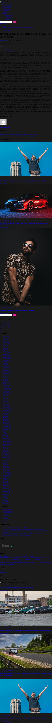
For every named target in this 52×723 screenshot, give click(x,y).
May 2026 (5, 341)
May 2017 (5, 465)
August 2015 (6, 496)
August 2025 (6, 345)
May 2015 (5, 500)
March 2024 (6, 366)
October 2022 (6, 391)
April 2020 (5, 419)
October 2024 (6, 358)
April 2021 (5, 401)
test (45, 562)
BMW (29, 557)
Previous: (18, 134)
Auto (15, 557)
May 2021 (5, 400)
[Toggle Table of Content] (1, 46)
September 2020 (7, 412)
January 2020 (6, 423)
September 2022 (7, 392)
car (32, 556)
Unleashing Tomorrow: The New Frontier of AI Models (17, 310)
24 (0, 327)
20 (5, 325)
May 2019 (5, 435)
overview (32, 559)
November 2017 (7, 456)
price (47, 559)
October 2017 (6, 457)
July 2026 (5, 338)
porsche (42, 559)
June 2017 (5, 463)
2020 (2, 557)
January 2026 (6, 344)
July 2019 (5, 432)
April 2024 (5, 364)
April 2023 (5, 382)
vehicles (6, 564)
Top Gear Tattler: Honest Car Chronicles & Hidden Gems (17, 535)
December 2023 (7, 370)
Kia (21, 559)
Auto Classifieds (7, 7)
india (11, 559)
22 (8, 325)
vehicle (2, 564)
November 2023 (7, 372)
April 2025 (5, 351)
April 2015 (5, 501)
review (20, 562)
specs (33, 562)
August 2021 (6, 395)
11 (2, 323)
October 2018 (6, 442)
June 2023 (5, 379)
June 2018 (5, 448)
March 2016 (6, 485)
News (27, 559)
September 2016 (7, 476)
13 (5, 323)
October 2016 (6, 475)
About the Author (8, 49)
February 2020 (6, 422)
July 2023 (5, 378)
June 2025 (5, 348)
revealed (16, 562)
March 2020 (6, 420)
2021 (6, 557)
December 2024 (7, 355)
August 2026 (6, 336)
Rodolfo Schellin (4, 40)
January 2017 (6, 471)
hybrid (4, 559)
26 (3, 327)
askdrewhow (3, 572)
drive (37, 557)
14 (6, 323)
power (45, 559)
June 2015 (5, 499)
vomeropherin (3, 571)
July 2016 (5, 479)
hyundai (8, 559)
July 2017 (5, 462)
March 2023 (6, 383)
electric (41, 557)
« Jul (1, 330)
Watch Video (3, 23)
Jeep (20, 559)
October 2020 (6, 410)
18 (2, 325)
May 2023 (5, 381)
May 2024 (5, 363)
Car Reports (6, 10)
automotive (22, 557)
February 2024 (6, 367)
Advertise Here (9, 15)
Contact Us (8, 16)
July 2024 (5, 361)
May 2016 (5, 482)
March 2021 (6, 403)
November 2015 (7, 491)
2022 (9, 557)
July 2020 (5, 414)
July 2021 (5, 397)
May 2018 (5, 450)
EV (43, 557)
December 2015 (7, 490)
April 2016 (5, 484)
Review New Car (7, 9)
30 (9, 327)
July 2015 (5, 497)
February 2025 (6, 353)
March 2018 (6, 451)
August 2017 (6, 460)
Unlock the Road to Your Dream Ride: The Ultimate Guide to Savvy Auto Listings (23, 529)
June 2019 (5, 434)
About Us (5, 13)
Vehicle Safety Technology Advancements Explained (16, 528)
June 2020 (5, 416)
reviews (26, 562)
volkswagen (11, 564)
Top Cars (5, 12)
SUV (36, 562)
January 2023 (6, 386)
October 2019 (6, 428)
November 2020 (7, 409)
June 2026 (5, 339)
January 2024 (6, 369)
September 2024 (7, 360)
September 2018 (7, 444)
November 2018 (7, 441)
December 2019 (7, 425)
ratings (12, 562)
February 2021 (6, 404)
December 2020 (7, 407)
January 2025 (6, 354)
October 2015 (6, 493)
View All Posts (10, 133)
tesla (43, 562)
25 (2, 327)
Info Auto (5, 518)
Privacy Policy (8, 18)
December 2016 (7, 472)
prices (2, 562)
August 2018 (6, 445)
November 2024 (7, 357)
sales (30, 562)
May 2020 (5, 417)
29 (8, 327)
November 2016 (7, 473)
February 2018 (6, 453)
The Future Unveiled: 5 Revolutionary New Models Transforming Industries (23, 181)
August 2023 (6, 376)
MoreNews (9, 722)
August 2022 (6, 394)
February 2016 (6, 487)
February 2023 (6, 385)
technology (40, 562)
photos (37, 560)
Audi (12, 557)
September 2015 (7, 494)
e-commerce (6, 517)
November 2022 (7, 389)
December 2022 (7, 388)
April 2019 (5, 437)
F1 (45, 557)
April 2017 (5, 466)
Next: (18, 136)
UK (51, 562)
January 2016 (6, 488)
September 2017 (7, 459)
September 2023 (7, 375)
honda (1, 559)
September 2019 (7, 429)
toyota (48, 562)
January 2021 (6, 406)
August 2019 (6, 431)
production (7, 562)
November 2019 (7, 426)
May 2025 (5, 350)
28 (6, 327)
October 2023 (6, 373)
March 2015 (6, 503)
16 (9, 323)
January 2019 (6, 440)
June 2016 (5, 481)
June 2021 (5, 398)
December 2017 (7, 454)
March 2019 (6, 438)
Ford (47, 557)
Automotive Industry (8, 4)
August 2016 (6, 478)
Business (5, 514)
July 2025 (5, 347)
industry (16, 559)
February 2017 (6, 469)
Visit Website (3, 133)
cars (35, 557)
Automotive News (7, 6)
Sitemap (7, 19)
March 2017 (6, 468)
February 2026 (6, 342)
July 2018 (5, 447)
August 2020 (6, 413)
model (24, 559)
